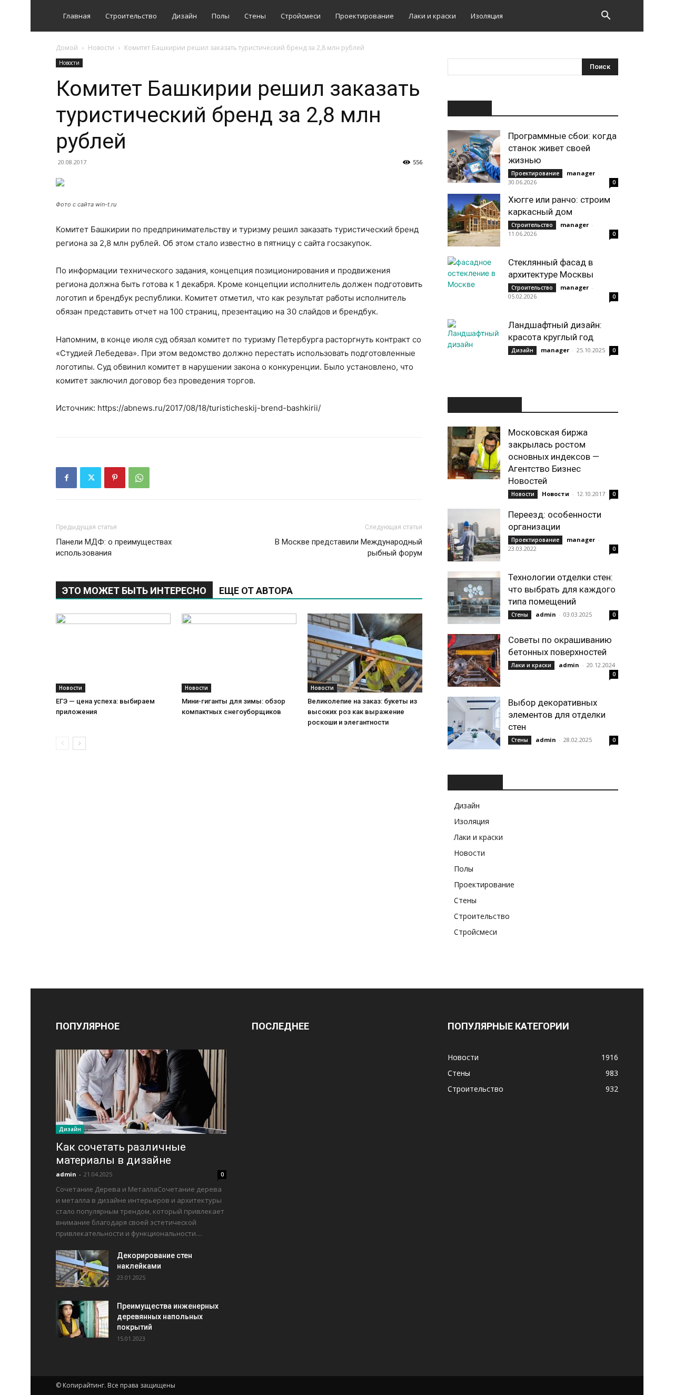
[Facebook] (66, 477)
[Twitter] (90, 477)
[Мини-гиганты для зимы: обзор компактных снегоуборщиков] (239, 653)
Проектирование (364, 16)
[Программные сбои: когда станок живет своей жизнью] (474, 156)
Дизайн (184, 16)
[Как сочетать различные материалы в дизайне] (141, 1092)
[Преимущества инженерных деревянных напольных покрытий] (82, 1319)
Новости (101, 47)
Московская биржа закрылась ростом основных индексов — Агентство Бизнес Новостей (553, 456)
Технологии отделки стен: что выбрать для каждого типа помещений (562, 589)
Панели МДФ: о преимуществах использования (114, 547)
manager (581, 173)
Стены (255, 16)
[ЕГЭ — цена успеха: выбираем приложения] (113, 653)
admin (546, 614)
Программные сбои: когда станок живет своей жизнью (562, 148)
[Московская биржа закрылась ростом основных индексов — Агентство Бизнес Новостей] (474, 453)
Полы (221, 16)
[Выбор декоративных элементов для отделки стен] (474, 723)
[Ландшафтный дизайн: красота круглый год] (474, 345)
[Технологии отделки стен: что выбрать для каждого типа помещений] (474, 597)
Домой (67, 47)
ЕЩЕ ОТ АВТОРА (256, 590)
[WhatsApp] (139, 477)
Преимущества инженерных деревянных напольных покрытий (168, 1316)
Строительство (131, 16)
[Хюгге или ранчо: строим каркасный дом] (474, 220)
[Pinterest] (114, 477)
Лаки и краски (432, 16)
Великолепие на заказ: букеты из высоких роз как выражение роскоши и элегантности (362, 711)
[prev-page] (62, 743)
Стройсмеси (301, 16)
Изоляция (487, 16)
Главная (77, 16)
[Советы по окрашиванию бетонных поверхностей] (474, 660)
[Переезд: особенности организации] (474, 535)
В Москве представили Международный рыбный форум (348, 547)
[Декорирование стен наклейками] (82, 1268)
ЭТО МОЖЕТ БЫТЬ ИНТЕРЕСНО (134, 590)
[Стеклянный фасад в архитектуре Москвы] (474, 282)
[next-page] (79, 743)
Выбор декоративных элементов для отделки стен (557, 714)
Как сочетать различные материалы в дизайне (121, 1153)
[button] (605, 17)
